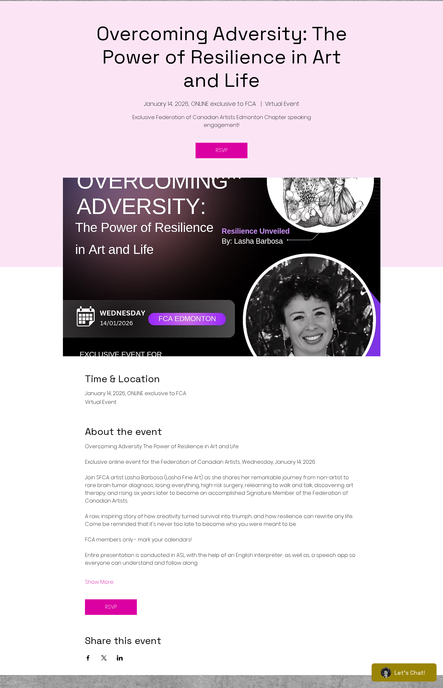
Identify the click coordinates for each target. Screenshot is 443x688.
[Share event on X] (104, 657)
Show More (99, 582)
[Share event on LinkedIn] (120, 657)
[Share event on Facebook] (88, 657)
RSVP (221, 150)
